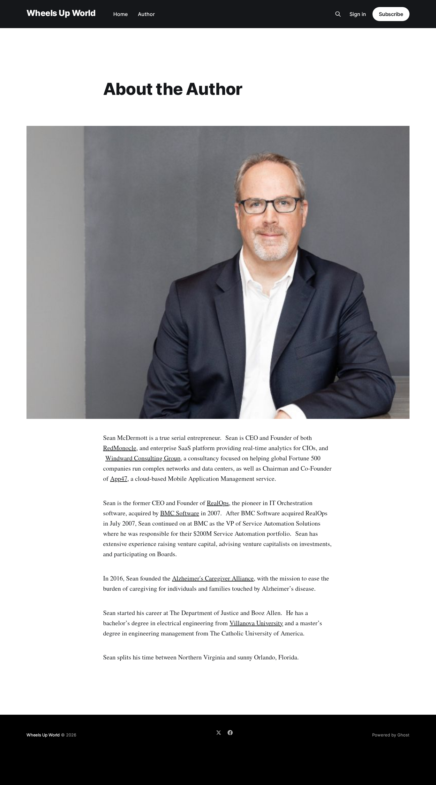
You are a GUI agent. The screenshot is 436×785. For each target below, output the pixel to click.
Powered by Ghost (391, 734)
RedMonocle (119, 447)
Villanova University (256, 623)
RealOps (218, 502)
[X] (218, 732)
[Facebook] (230, 732)
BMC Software (179, 513)
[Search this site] (338, 14)
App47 (118, 478)
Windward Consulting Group (142, 458)
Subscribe (391, 14)
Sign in (358, 14)
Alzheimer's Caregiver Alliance (213, 578)
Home (120, 14)
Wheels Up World (60, 13)
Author (146, 14)
